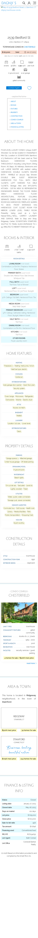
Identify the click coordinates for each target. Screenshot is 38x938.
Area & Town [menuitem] (15, 123)
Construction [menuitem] (16, 116)
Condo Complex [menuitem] (16, 120)
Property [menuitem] (14, 112)
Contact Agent (14, 88)
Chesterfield (29, 46)
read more (31, 663)
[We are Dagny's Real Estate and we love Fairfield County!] (9, 4)
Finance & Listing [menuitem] (17, 127)
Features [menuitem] (14, 109)
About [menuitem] (13, 101)
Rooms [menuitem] (13, 105)
